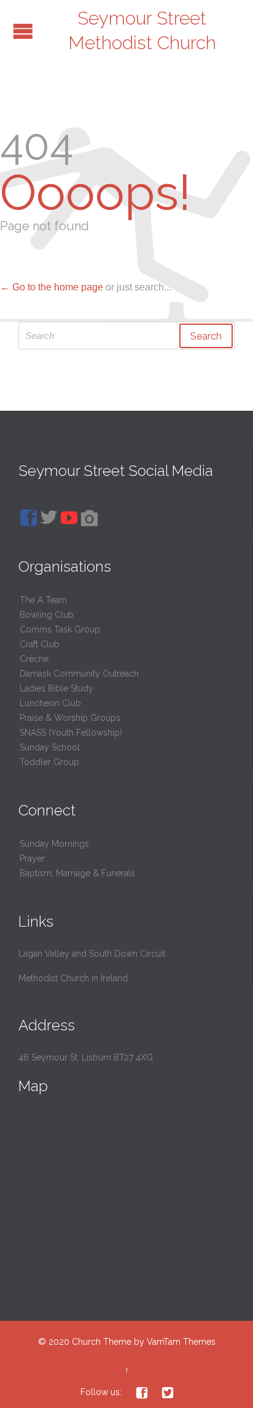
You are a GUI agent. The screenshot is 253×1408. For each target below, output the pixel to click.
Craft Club (40, 644)
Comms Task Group (60, 629)
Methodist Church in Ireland (73, 978)
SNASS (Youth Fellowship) (71, 732)
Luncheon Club (50, 703)
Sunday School (50, 747)
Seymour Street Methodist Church (142, 30)
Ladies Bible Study (56, 688)
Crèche (34, 659)
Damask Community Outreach (79, 674)
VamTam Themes (181, 1342)
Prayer (32, 858)
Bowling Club (47, 615)
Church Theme (101, 1342)
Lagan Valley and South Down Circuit (91, 954)
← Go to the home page (51, 287)
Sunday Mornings (54, 844)
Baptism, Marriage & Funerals (77, 873)
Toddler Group (49, 762)
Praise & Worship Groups (70, 718)
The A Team (43, 600)
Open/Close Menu (23, 31)
